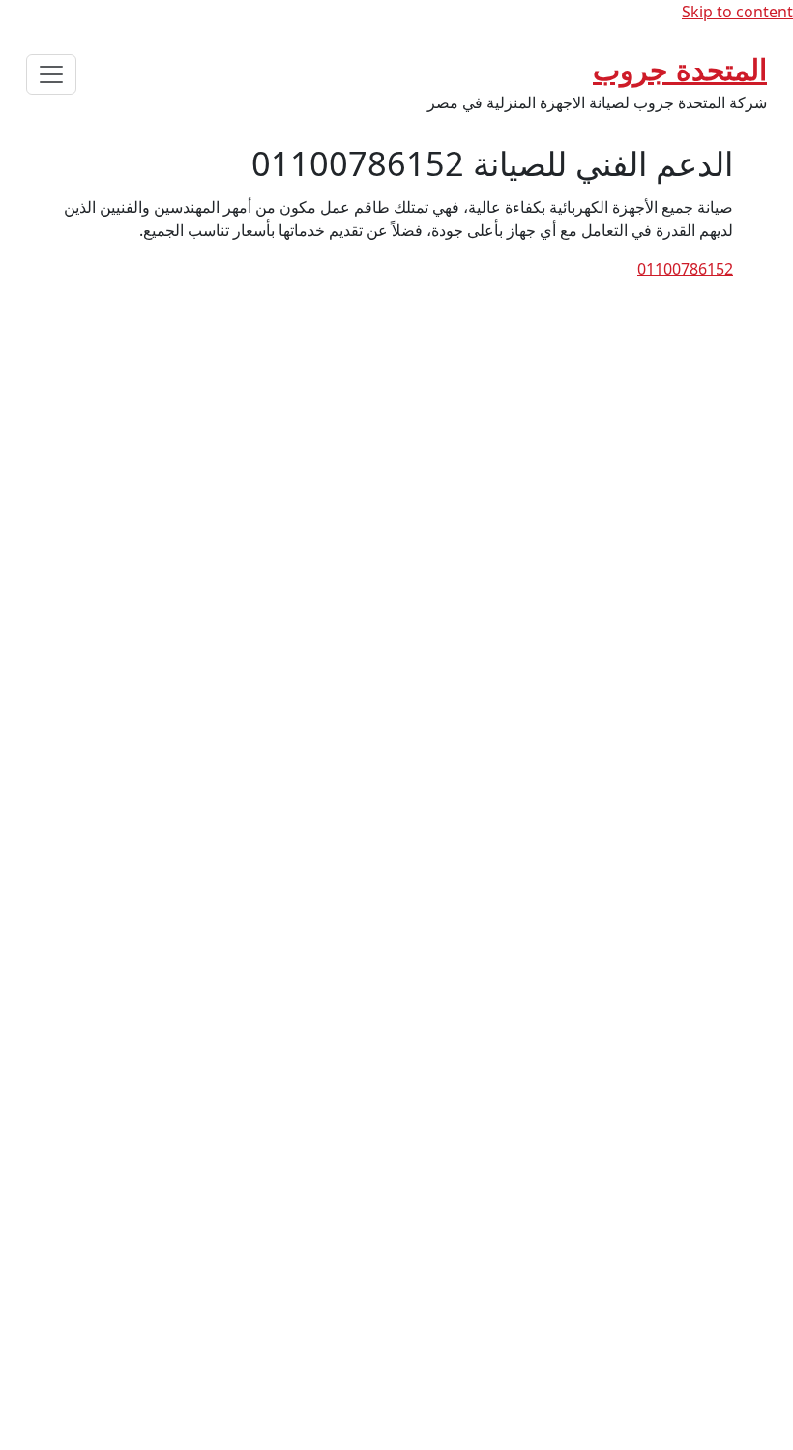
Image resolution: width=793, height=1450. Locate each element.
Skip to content (737, 11)
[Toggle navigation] (51, 74)
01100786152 (685, 268)
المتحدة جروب (680, 69)
